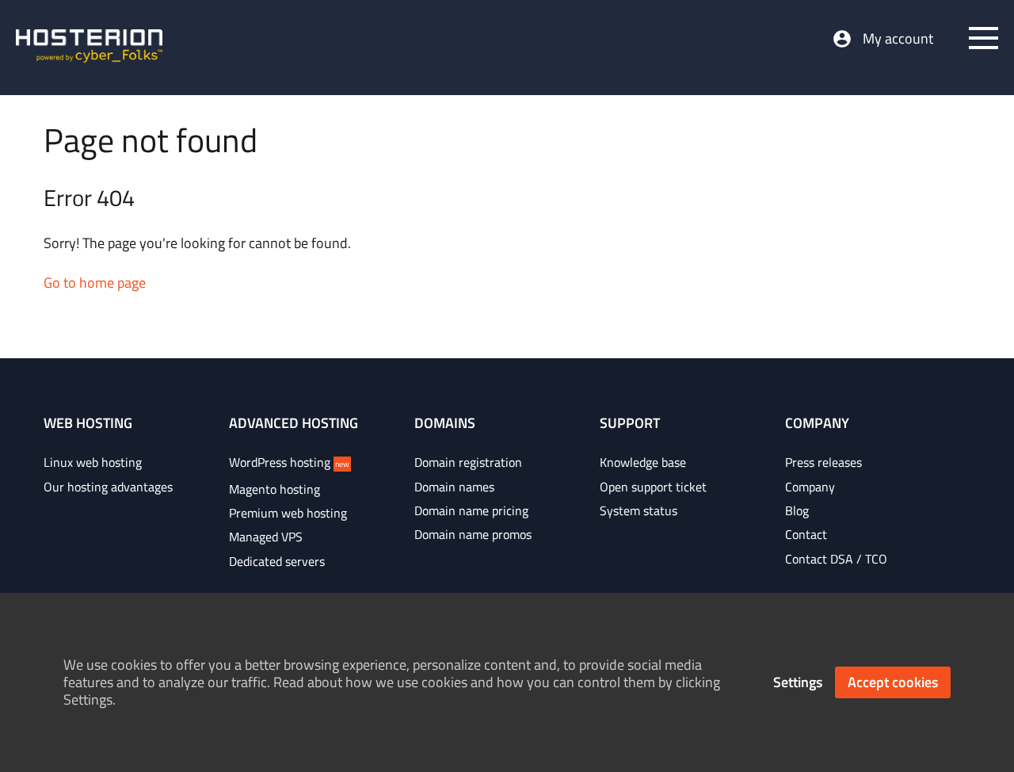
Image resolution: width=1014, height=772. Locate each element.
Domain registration (468, 462)
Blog (797, 510)
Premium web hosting (288, 512)
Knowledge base (643, 462)
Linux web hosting (93, 462)
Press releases (823, 462)
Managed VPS (266, 536)
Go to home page (95, 282)
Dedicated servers (277, 561)
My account (898, 39)
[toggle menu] (983, 38)
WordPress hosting (289, 462)
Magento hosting (274, 489)
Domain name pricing (471, 510)
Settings (797, 682)
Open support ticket (653, 486)
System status (638, 510)
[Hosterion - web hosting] (89, 47)
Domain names (454, 486)
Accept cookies (893, 682)
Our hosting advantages (108, 486)
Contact (806, 534)
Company (810, 486)
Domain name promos (473, 534)
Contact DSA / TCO (836, 558)
